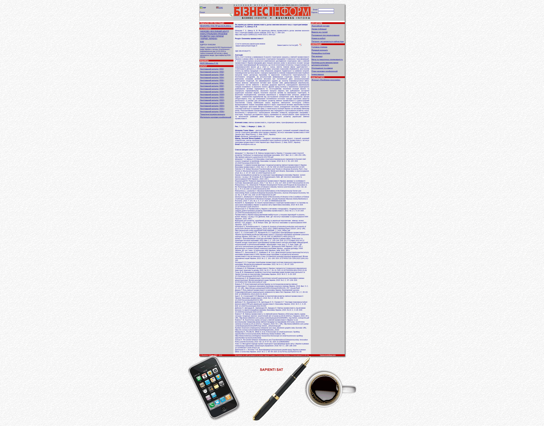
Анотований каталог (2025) (212, 108)
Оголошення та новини (322, 68)
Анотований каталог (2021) (212, 97)
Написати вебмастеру (328, 355)
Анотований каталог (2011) (212, 69)
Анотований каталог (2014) (212, 77)
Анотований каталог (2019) (212, 91)
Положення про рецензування (325, 35)
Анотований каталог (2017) (212, 86)
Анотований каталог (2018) (212, 89)
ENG (221, 8)
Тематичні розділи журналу (212, 114)
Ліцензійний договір (321, 26)
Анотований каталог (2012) (212, 72)
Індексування (318, 74)
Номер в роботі (318, 38)
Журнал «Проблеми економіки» (326, 80)
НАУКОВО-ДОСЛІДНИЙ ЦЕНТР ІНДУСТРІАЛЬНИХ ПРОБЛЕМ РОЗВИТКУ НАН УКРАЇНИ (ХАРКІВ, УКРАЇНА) (214, 35)
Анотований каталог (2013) (212, 74)
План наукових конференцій (325, 71)
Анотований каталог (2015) (212, 80)
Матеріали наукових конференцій (215, 117)
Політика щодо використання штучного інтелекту (325, 63)
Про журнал (317, 56)
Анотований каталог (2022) (212, 100)
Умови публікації (319, 29)
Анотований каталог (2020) (212, 94)
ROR (202, 42)
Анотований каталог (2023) (212, 103)
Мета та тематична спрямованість (327, 59)
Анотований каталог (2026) (212, 111)
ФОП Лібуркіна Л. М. (209, 63)
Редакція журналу (320, 50)
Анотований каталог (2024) (212, 106)
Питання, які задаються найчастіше (328, 41)
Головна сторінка (319, 47)
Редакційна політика (321, 53)
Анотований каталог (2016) (212, 83)
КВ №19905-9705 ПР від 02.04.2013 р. (215, 26)
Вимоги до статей (320, 32)
